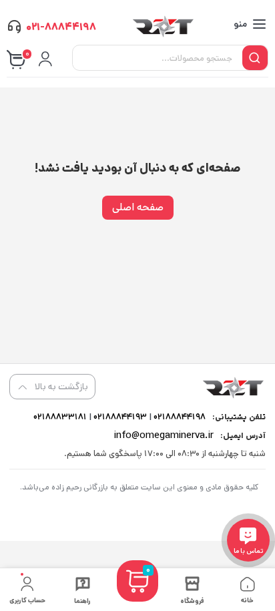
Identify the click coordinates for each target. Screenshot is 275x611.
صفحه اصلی (138, 207)
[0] (137, 597)
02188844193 (119, 417)
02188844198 (179, 417)
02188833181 (60, 417)
